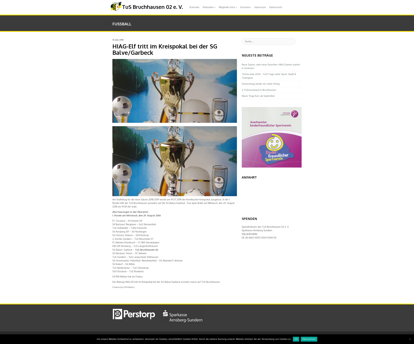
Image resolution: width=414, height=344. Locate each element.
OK (296, 339)
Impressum (260, 7)
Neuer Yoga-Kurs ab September (258, 96)
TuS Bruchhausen (210, 281)
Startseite (194, 7)
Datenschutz (275, 7)
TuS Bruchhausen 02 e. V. (152, 7)
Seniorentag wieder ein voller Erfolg (261, 83)
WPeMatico (129, 287)
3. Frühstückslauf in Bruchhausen (259, 90)
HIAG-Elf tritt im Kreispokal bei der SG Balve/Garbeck (152, 281)
